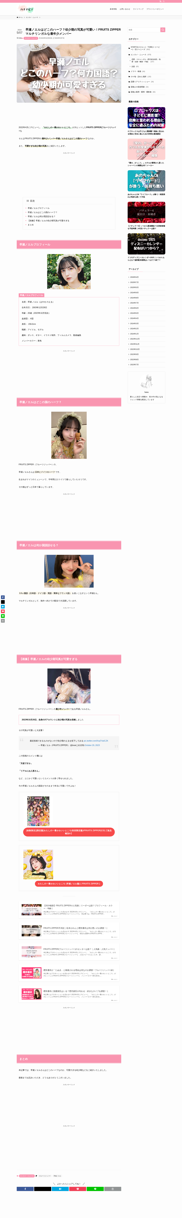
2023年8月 (134, 359)
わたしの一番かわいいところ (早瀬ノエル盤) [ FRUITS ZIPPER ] (69, 884)
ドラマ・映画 (138, 71)
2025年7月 (134, 282)
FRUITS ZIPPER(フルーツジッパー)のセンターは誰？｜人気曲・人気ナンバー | (78, 949)
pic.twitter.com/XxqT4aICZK (96, 741)
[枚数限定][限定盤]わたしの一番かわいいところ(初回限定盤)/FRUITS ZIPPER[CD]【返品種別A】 (69, 832)
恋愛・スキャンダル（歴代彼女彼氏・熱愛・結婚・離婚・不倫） (146, 61)
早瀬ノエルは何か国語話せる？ (41, 216)
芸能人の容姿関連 (139, 87)
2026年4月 (134, 277)
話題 (135, 66)
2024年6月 (134, 308)
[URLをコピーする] (112, 1189)
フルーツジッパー (45, 1176)
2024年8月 (134, 298)
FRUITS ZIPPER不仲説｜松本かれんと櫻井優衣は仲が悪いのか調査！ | (75, 928)
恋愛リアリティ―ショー (142, 82)
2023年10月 (135, 349)
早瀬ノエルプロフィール (39, 208)
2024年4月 (134, 318)
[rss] (160, 1)
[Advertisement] (69, 172)
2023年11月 (134, 344)
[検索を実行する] (162, 29)
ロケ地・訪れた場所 (141, 77)
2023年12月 (135, 339)
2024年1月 (134, 334)
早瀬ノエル (57, 1176)
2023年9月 (134, 354)
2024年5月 (134, 313)
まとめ (31, 225)
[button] (25, 1189)
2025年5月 (134, 287)
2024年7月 (134, 303)
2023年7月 (134, 365)
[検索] (163, 1)
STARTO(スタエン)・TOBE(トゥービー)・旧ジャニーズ (145, 48)
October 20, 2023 (92, 745)
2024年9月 (134, 293)
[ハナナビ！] (26, 9)
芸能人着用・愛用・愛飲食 (143, 92)
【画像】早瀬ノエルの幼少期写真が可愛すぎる (48, 221)
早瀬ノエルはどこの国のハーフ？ (42, 212)
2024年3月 (134, 323)
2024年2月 (134, 329)
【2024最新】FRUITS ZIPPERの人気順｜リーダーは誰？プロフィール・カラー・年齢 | (78, 907)
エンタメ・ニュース (31, 38)
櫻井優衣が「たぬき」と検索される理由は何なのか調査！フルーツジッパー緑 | (78, 970)
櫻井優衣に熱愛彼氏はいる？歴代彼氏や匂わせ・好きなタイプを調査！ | (75, 991)
